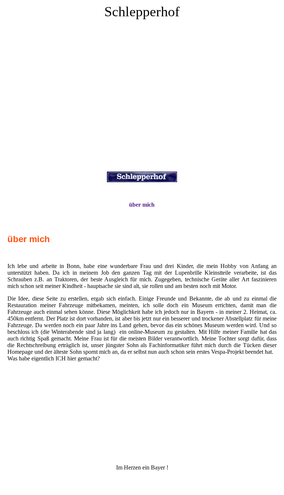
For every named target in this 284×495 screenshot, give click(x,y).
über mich (142, 204)
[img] (142, 96)
